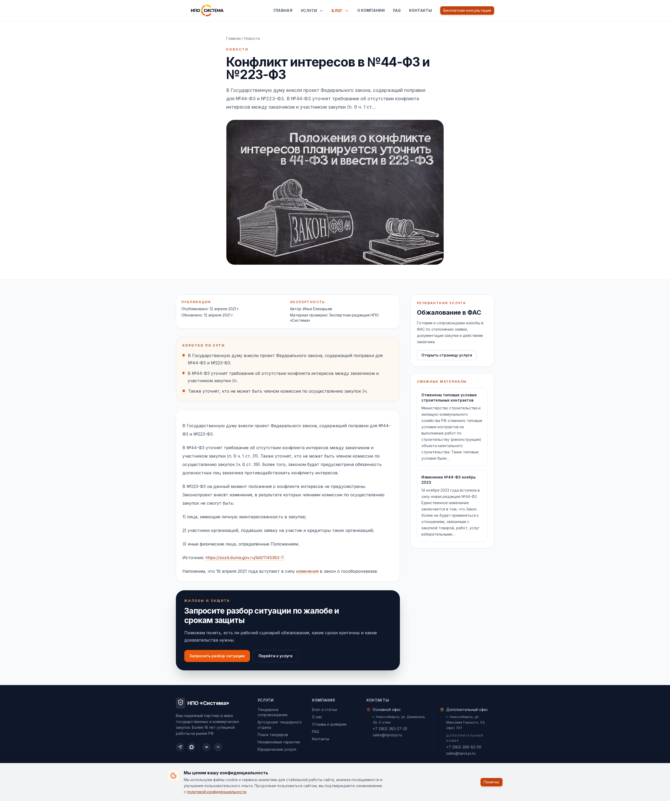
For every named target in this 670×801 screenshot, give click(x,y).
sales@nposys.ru (387, 735)
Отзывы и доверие (329, 724)
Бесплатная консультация (467, 10)
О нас (317, 717)
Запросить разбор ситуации (217, 656)
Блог (337, 10)
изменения (307, 571)
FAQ (397, 10)
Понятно (491, 782)
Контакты (420, 10)
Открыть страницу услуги (446, 355)
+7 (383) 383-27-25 (390, 728)
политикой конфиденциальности (216, 791)
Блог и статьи (324, 709)
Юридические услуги (277, 749)
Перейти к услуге (276, 656)
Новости (252, 38)
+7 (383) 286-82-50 (463, 747)
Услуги (309, 10)
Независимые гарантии (279, 742)
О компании (371, 10)
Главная (282, 10)
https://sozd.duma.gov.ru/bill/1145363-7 (244, 557)
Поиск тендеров (273, 734)
